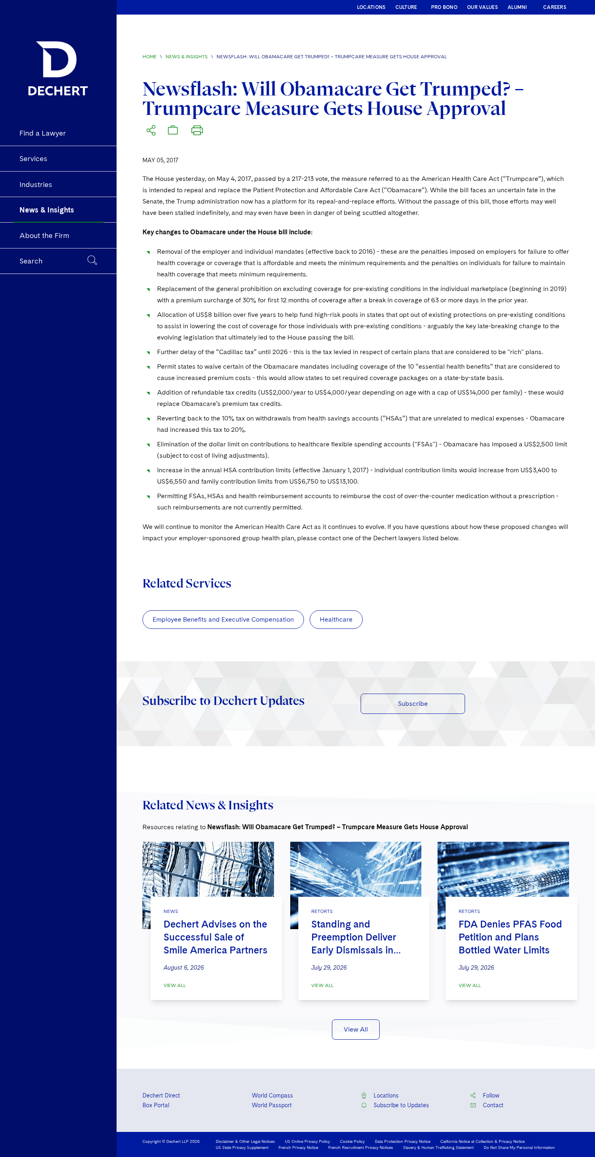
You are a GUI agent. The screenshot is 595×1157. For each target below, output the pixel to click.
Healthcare (336, 619)
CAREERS (554, 7)
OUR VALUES (482, 7)
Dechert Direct (161, 1095)
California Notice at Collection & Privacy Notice (482, 1141)
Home (149, 56)
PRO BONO (444, 7)
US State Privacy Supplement (242, 1147)
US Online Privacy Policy (307, 1141)
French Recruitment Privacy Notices (360, 1147)
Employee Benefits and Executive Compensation (223, 619)
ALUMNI (517, 7)
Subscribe (413, 703)
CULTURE (406, 7)
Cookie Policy (352, 1141)
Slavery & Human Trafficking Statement (438, 1147)
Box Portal (155, 1105)
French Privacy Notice (298, 1147)
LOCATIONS (371, 7)
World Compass (272, 1095)
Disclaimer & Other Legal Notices (245, 1141)
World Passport (272, 1105)
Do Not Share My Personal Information (519, 1147)
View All (175, 985)
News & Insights (187, 56)
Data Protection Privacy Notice (402, 1141)
